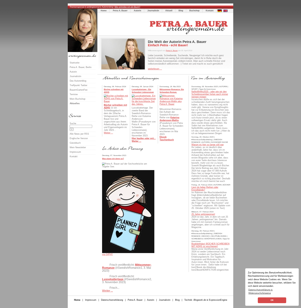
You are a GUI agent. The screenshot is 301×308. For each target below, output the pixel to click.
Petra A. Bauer (120, 11)
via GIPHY (107, 254)
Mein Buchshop (77, 99)
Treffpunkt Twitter (78, 85)
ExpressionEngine (218, 300)
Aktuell (168, 11)
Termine (74, 94)
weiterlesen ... (155, 68)
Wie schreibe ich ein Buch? (127, 7)
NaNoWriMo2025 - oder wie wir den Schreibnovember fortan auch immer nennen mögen (209, 94)
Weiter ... (108, 132)
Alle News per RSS (79, 134)
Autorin (137, 11)
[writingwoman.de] (165, 34)
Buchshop (194, 11)
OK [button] (272, 300)
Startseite (74, 62)
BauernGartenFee (78, 90)
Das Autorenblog (78, 80)
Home (104, 11)
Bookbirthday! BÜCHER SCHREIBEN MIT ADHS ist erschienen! (210, 245)
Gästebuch (75, 143)
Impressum (75, 152)
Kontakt (210, 11)
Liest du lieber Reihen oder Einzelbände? (204, 188)
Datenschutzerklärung (112, 300)
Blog (181, 11)
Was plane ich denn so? (113, 159)
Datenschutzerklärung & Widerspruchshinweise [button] (260, 291)
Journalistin (153, 11)
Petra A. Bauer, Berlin (80, 67)
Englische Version (79, 138)
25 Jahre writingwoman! (203, 214)
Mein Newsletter (78, 147)
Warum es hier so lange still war (207, 144)
